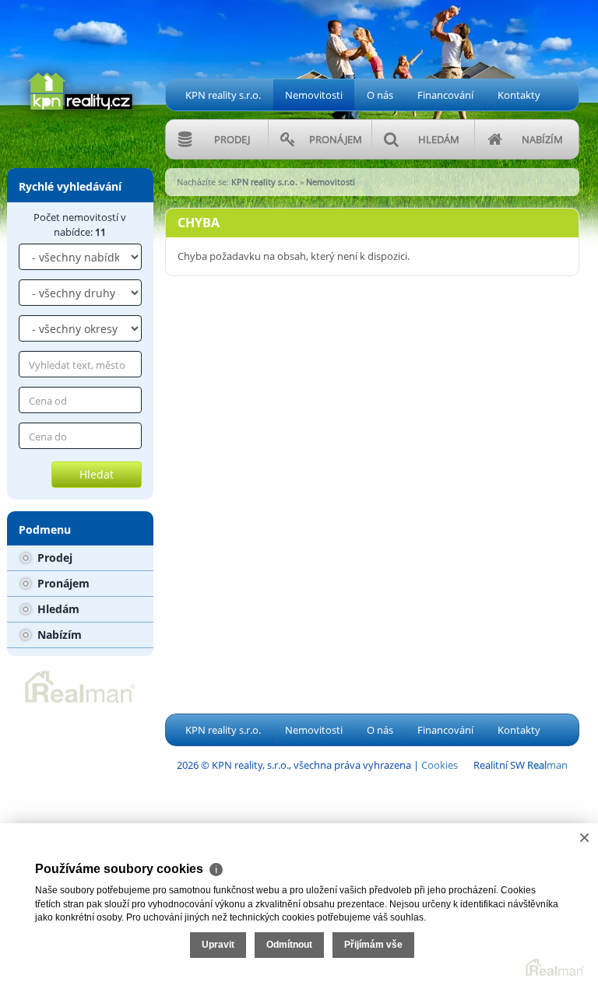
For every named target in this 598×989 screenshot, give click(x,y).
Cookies (439, 765)
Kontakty (519, 95)
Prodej (53, 557)
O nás (380, 95)
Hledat (96, 474)
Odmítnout (289, 944)
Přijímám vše (373, 944)
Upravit (218, 944)
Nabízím (58, 634)
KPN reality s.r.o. (223, 95)
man (547, 765)
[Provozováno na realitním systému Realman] (80, 686)
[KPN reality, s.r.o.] (80, 61)
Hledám (56, 608)
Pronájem (62, 583)
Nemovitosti (314, 95)
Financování (445, 95)
